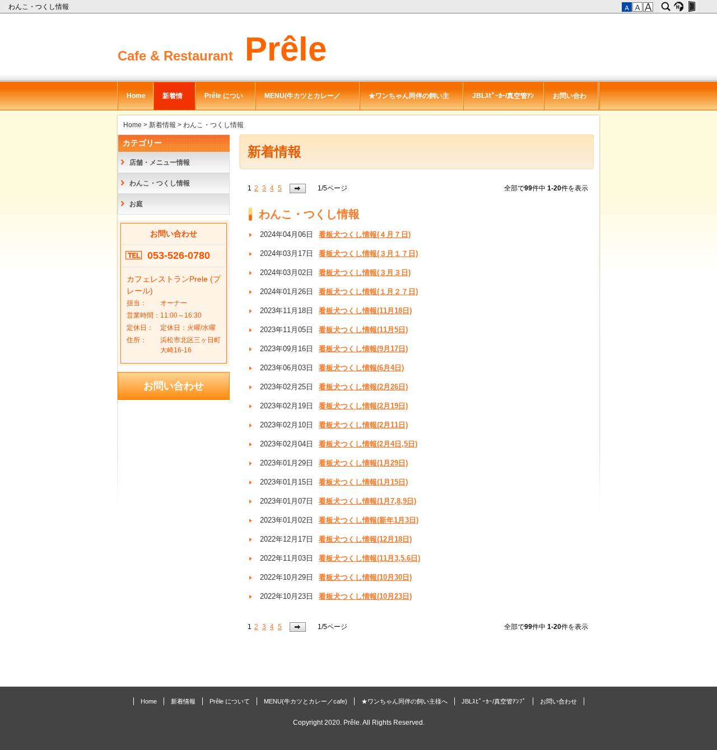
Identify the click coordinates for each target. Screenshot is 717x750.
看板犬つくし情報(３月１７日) (368, 254)
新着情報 (172, 101)
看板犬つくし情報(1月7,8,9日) (367, 501)
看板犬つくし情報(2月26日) (363, 387)
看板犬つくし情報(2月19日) (363, 406)
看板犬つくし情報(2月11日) (363, 425)
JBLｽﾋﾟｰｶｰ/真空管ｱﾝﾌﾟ (503, 101)
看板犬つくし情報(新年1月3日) (368, 520)
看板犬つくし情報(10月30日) (365, 577)
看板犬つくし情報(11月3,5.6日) (369, 558)
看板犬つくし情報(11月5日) (363, 330)
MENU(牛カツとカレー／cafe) (302, 101)
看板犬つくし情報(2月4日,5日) (368, 444)
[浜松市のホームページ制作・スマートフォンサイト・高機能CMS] (678, 6)
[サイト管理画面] (691, 6)
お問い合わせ (569, 101)
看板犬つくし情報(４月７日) (365, 235)
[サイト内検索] (665, 6)
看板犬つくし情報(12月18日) (365, 539)
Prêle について (223, 101)
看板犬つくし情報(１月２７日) (368, 292)
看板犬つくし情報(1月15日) (363, 482)
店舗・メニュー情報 (159, 162)
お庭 (136, 204)
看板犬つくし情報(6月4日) (361, 368)
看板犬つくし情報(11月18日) (365, 311)
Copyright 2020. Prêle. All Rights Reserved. (359, 722)
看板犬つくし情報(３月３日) (365, 273)
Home (136, 96)
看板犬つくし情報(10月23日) (365, 596)
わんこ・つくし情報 (39, 7)
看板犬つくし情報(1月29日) (363, 463)
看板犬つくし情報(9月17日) (363, 349)
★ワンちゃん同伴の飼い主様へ (409, 101)
